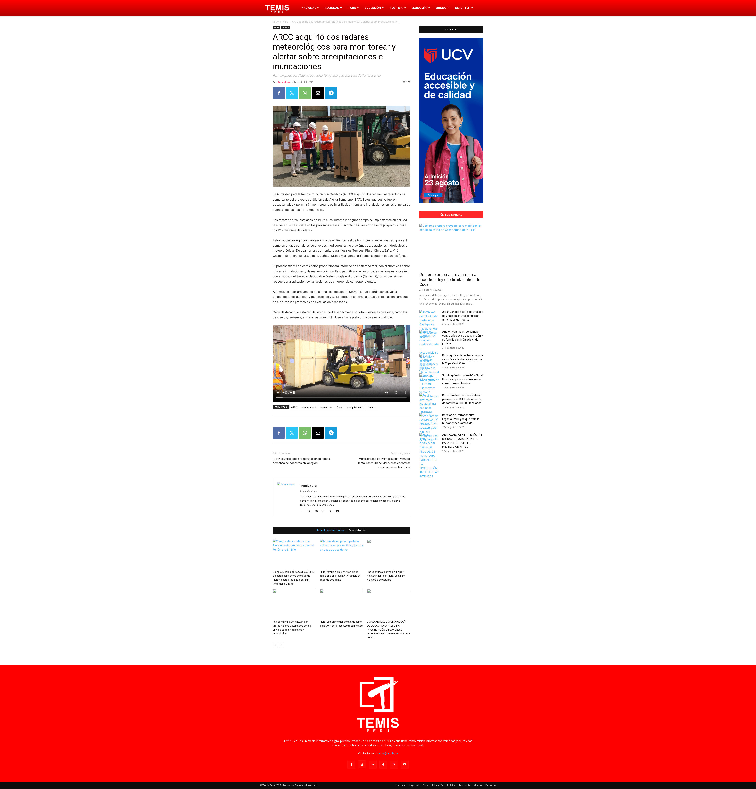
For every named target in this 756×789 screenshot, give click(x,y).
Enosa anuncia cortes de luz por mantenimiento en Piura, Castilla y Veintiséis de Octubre (386, 575)
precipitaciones (355, 407)
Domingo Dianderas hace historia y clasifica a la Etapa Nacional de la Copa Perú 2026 (462, 359)
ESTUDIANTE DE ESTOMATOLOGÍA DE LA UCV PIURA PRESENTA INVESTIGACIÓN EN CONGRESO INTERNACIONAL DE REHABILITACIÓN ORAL (388, 629)
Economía (419, 8)
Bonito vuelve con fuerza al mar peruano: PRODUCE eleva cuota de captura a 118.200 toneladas (462, 399)
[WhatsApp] (305, 93)
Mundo (440, 8)
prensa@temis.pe (387, 753)
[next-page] (281, 645)
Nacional (308, 8)
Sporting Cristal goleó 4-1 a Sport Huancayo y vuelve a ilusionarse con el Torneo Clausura (462, 379)
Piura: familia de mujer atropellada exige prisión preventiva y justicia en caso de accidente (340, 575)
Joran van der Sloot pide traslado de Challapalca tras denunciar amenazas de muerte (462, 315)
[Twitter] (292, 93)
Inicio (276, 21)
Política (396, 8)
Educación (373, 8)
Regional (332, 8)
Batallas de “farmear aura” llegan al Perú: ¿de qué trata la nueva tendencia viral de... (460, 418)
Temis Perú (284, 82)
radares (372, 407)
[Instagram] (310, 511)
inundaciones (308, 407)
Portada (285, 27)
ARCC (294, 407)
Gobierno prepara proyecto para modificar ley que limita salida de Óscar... (449, 279)
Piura (352, 8)
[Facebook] (279, 93)
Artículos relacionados (330, 530)
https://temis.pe (308, 491)
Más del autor (357, 530)
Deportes (462, 8)
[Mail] (317, 511)
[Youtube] (339, 511)
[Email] (318, 93)
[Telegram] (331, 93)
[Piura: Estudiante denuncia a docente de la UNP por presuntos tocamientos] (341, 604)
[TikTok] (324, 511)
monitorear (326, 407)
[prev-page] (275, 645)
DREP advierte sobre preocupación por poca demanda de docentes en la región (301, 461)
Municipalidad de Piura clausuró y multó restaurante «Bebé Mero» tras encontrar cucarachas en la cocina (384, 463)
